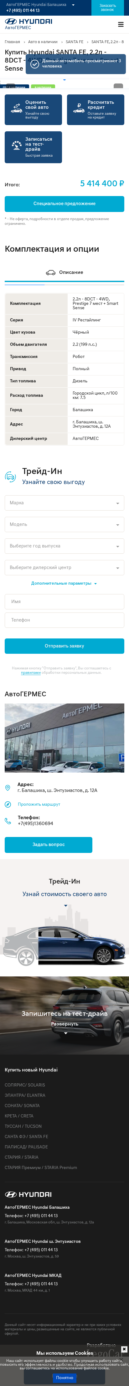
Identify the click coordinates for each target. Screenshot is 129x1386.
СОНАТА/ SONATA (22, 1106)
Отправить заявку (64, 646)
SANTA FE (74, 42)
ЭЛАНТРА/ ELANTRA (25, 1095)
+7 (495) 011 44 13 (22, 11)
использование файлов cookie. (83, 1368)
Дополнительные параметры (61, 584)
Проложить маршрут (39, 804)
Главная (12, 42)
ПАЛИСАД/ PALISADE (26, 1147)
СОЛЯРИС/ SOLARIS (25, 1085)
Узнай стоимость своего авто (65, 894)
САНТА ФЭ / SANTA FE (26, 1137)
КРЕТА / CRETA (19, 1116)
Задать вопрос (49, 845)
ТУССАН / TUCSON (23, 1126)
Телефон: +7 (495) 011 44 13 (31, 1216)
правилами (31, 673)
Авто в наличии (43, 42)
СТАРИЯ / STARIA (22, 1157)
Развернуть (64, 1024)
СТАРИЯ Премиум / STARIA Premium (41, 1168)
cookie (62, 1361)
